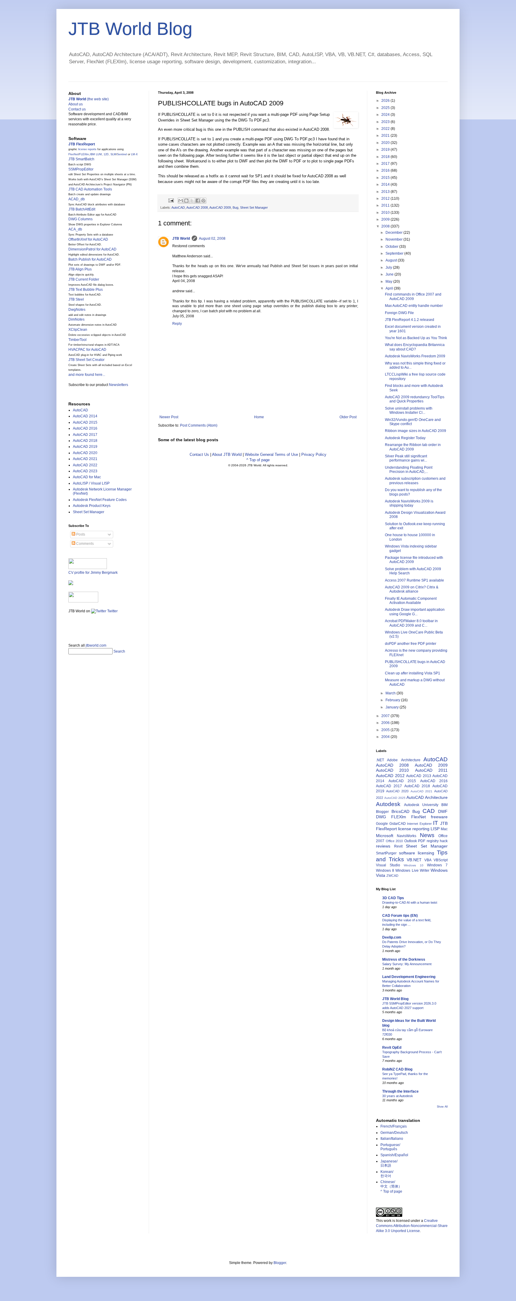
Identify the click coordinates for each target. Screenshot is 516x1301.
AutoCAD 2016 (85, 428)
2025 (386, 108)
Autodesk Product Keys (91, 506)
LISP (435, 828)
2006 (386, 723)
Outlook (410, 841)
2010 (386, 212)
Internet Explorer (419, 823)
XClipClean (77, 329)
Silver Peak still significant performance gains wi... (406, 458)
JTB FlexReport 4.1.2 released (409, 320)
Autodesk (388, 804)
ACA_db (75, 229)
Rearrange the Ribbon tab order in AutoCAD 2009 (413, 447)
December (394, 232)
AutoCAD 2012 (390, 775)
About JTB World (227, 454)
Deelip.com (391, 937)
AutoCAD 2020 (85, 453)
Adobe (392, 760)
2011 (386, 205)
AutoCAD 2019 (85, 447)
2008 (386, 226)
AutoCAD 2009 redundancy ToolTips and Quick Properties (414, 399)
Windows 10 (413, 865)
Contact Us (199, 454)
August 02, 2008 (212, 238)
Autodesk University (421, 805)
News (427, 835)
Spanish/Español (394, 1155)
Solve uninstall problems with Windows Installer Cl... (408, 410)
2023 (386, 122)
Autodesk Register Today (405, 438)
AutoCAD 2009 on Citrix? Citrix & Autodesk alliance (411, 589)
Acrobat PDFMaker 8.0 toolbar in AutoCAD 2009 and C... (411, 623)
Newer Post (168, 417)
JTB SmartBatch (81, 159)
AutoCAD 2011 (431, 770)
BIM (444, 805)
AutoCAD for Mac (87, 477)
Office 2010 (394, 841)
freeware (439, 816)
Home (259, 417)
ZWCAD (392, 875)
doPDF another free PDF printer (410, 644)
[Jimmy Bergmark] (70, 584)
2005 (386, 730)
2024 (386, 115)
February (393, 700)
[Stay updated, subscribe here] (70, 626)
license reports (87, 149)
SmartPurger (386, 853)
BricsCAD (400, 811)
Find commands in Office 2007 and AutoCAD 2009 (413, 296)
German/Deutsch (394, 1133)
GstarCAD (397, 824)
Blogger (382, 812)
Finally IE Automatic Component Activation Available (411, 600)
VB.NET (414, 859)
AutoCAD (178, 207)
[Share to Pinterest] (203, 201)
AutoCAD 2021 (85, 459)
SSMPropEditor (80, 169)
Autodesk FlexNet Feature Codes (100, 500)
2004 (386, 737)
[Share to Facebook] (198, 201)
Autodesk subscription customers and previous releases (415, 480)
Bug (235, 207)
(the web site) (88, 99)
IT (435, 823)
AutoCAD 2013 (418, 776)
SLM (113, 154)
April (390, 288)
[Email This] (181, 201)
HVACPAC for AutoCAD (87, 349)
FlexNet (73, 154)
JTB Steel (76, 299)
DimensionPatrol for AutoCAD (92, 249)
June (390, 274)
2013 (386, 192)
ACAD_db (76, 199)
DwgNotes (76, 309)
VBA (427, 860)
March (391, 693)
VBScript (441, 860)
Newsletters (118, 385)
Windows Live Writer (412, 870)
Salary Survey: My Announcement (406, 964)
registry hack (437, 841)
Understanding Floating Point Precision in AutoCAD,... (408, 469)
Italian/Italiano (391, 1139)
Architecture (410, 760)
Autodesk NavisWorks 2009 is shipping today (409, 503)
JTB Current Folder (83, 279)
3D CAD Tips (393, 898)
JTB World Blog (130, 29)
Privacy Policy (313, 454)
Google (382, 824)
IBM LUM (96, 154)
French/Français (393, 1126)
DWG (381, 816)
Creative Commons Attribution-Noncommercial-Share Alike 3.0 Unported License (412, 1226)
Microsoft (384, 835)
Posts (80, 534)
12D (106, 154)
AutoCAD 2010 (392, 770)
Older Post (348, 417)
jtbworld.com (96, 645)
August (392, 260)
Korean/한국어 (386, 1174)
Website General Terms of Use (271, 454)
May (389, 281)
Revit (398, 846)
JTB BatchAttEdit (81, 209)
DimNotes (76, 319)
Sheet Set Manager (254, 207)
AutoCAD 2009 (220, 207)
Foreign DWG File (399, 313)
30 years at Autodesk (397, 1096)
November (394, 239)
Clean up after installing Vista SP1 (412, 673)
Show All (442, 1106)
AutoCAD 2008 (197, 207)
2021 (386, 135)
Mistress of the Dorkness (403, 959)
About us (75, 104)
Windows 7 (437, 865)
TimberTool (77, 340)
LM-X (134, 154)
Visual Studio (388, 865)
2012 (386, 198)
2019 (386, 149)
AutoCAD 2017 (85, 435)
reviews (383, 846)
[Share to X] (192, 201)
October (392, 246)
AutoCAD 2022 (85, 465)
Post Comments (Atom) (198, 425)
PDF (421, 841)
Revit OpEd (391, 1047)
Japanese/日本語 (388, 1163)
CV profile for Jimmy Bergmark (93, 572)
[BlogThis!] (186, 201)
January (393, 707)
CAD (429, 811)
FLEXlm (84, 154)
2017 (386, 164)
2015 (386, 178)
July (389, 267)
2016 (386, 170)
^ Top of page (258, 460)
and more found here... (86, 375)
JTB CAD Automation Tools (90, 189)
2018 (386, 157)
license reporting (413, 828)
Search (119, 651)
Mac (444, 829)
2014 (386, 184)
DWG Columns (80, 219)
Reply (177, 324)
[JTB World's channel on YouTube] (83, 601)
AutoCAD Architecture (427, 797)
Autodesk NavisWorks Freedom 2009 (415, 356)
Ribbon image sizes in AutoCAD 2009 (415, 431)
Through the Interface (400, 1091)
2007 (386, 716)
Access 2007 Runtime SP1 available (414, 580)
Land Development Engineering (408, 977)
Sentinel (122, 154)
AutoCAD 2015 (85, 422)
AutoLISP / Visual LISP (91, 483)
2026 (386, 101)
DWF (443, 811)
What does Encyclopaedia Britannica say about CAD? (415, 347)
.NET (380, 760)
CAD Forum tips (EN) (400, 916)
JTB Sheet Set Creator (86, 360)
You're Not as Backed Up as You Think (416, 338)
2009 (386, 219)
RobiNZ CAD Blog (397, 1069)
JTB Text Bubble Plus (85, 289)
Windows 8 (385, 870)
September (395, 253)
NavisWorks (406, 836)
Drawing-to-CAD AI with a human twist (409, 902)
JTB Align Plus (80, 269)
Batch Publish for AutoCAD (90, 259)
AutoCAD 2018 (85, 441)
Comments (84, 544)
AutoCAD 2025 (395, 797)
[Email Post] (171, 200)
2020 (386, 143)
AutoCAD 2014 (85, 416)
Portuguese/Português (390, 1147)
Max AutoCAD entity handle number (414, 306)
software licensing (416, 853)
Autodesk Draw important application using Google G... (415, 612)
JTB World (181, 238)
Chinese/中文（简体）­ (391, 1184)
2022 (386, 129)
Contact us (77, 109)
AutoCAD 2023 (85, 471)
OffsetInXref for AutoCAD (88, 239)
